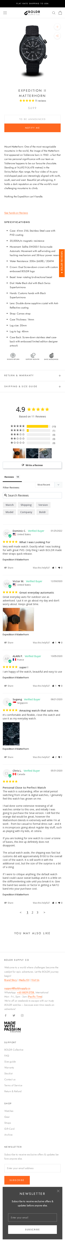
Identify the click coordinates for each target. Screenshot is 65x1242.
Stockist (8, 1073)
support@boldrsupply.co (17, 988)
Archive (8, 1134)
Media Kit (24, 980)
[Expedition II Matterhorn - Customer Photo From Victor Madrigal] (19, 453)
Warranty (9, 1067)
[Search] (53, 12)
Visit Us (35, 980)
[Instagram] (22, 1015)
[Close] (58, 1191)
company (26, 512)
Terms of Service (13, 1085)
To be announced (32, 119)
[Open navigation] (5, 12)
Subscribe (32, 1229)
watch (10, 505)
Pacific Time (35, 996)
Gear (7, 1117)
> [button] (44, 912)
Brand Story (10, 980)
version (43, 505)
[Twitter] (14, 1015)
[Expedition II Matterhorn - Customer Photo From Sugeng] (32, 453)
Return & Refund (12, 1091)
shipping (26, 505)
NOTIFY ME (32, 127)
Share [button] (10, 567)
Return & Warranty (19, 375)
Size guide (10, 1061)
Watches (8, 1111)
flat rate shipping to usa (32, 3)
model (9, 512)
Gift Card (9, 1129)
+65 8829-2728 (25, 992)
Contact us (10, 1079)
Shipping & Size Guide (20, 386)
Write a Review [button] (34, 465)
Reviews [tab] (9, 476)
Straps (7, 1123)
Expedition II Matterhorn (16, 559)
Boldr (42, 512)
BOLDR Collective (13, 1049)
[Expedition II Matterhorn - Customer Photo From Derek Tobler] (45, 453)
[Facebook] (5, 1015)
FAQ (6, 1055)
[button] (54, 567)
